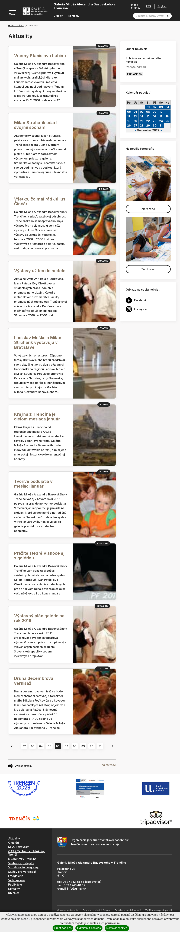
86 (58, 746)
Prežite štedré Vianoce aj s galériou (39, 555)
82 (24, 746)
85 (49, 746)
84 (41, 746)
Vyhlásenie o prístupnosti (158, 910)
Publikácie (15, 884)
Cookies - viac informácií (128, 910)
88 (74, 746)
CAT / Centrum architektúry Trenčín (26, 852)
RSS (148, 6)
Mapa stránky (135, 6)
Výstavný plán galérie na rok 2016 (39, 618)
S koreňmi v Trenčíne (22, 859)
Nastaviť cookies (116, 928)
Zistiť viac (148, 209)
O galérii (59, 15)
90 (91, 746)
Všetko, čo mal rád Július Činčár (39, 201)
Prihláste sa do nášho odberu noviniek (145, 60)
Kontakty (73, 15)
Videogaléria (16, 880)
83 (32, 746)
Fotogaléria (15, 876)
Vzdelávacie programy (23, 867)
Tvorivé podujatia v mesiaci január (33, 484)
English (162, 6)
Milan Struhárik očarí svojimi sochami (35, 125)
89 (83, 746)
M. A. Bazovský (18, 847)
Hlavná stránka (16, 25)
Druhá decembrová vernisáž (33, 681)
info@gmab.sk (76, 888)
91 (100, 746)
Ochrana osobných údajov (96, 910)
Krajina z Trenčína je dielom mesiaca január (37, 416)
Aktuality (14, 838)
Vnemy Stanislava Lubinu (40, 55)
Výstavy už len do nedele (39, 270)
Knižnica (14, 893)
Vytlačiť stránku (23, 765)
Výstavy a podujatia (21, 863)
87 (66, 746)
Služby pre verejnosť (22, 871)
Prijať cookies (63, 928)
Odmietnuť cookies (89, 928)
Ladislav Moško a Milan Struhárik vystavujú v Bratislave (37, 342)
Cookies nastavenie (67, 910)
